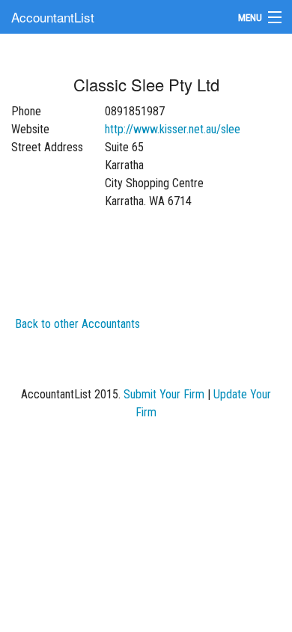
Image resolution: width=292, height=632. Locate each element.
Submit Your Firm (164, 394)
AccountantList (52, 16)
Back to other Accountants (77, 324)
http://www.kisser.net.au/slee (172, 129)
